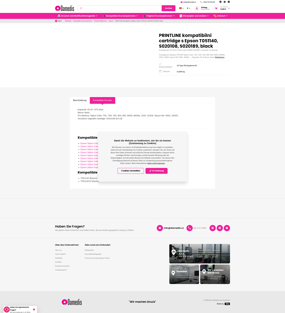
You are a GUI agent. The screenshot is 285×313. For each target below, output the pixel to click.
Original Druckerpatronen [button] (159, 16)
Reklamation (89, 250)
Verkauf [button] (221, 16)
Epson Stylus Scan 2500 (92, 167)
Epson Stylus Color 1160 (92, 143)
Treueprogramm (61, 270)
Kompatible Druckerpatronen (82, 21)
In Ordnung (158, 171)
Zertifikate (58, 258)
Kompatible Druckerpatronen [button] (120, 16)
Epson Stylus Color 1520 (92, 146)
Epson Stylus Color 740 (91, 149)
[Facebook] (220, 2)
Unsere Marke (60, 254)
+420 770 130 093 (209, 2)
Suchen (168, 8)
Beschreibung (80, 100)
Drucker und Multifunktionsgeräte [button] (78, 16)
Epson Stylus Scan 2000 (92, 164)
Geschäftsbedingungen (93, 254)
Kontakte (58, 262)
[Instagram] (229, 2)
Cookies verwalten (130, 171)
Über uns (58, 250)
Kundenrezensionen (62, 266)
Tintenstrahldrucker (100, 21)
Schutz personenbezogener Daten (97, 258)
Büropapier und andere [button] (194, 16)
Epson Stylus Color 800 (91, 155)
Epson (111, 21)
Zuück (60, 21)
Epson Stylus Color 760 (91, 152)
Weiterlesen (219, 57)
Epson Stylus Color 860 (91, 161)
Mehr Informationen (156, 163)
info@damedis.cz (189, 2)
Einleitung (68, 21)
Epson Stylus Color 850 (91, 158)
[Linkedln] (225, 2)
